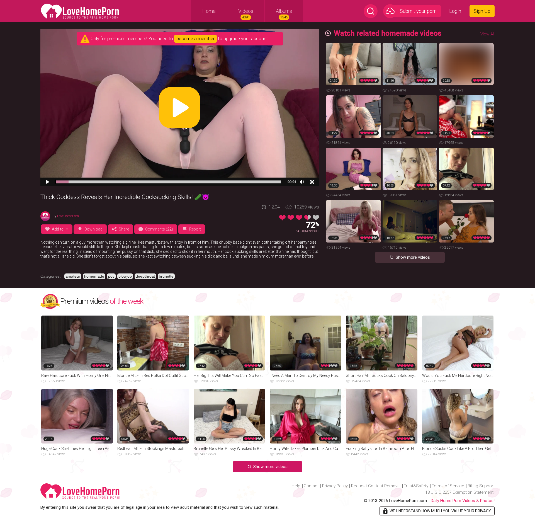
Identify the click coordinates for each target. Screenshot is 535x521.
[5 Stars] (316, 217)
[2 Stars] (291, 217)
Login (455, 11)
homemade (94, 276)
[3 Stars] (299, 217)
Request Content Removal (375, 485)
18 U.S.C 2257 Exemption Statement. (460, 492)
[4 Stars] (307, 217)
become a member (195, 38)
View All (487, 34)
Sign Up (482, 11)
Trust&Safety (416, 485)
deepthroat (145, 276)
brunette (166, 276)
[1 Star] (282, 217)
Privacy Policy (335, 485)
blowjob (125, 276)
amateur (72, 276)
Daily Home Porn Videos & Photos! (463, 500)
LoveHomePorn (68, 216)
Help (296, 485)
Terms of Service (448, 485)
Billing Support (481, 485)
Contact (311, 485)
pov (111, 276)
